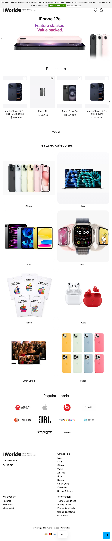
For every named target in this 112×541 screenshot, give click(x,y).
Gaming (60, 480)
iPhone (28, 206)
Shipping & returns (66, 512)
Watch (83, 264)
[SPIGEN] (45, 432)
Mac (83, 206)
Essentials (62, 487)
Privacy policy (64, 504)
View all (56, 132)
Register (7, 501)
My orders (8, 504)
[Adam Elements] (23, 407)
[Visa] (55, 534)
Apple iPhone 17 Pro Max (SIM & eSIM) (15, 112)
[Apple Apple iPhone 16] (69, 92)
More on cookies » (74, 6)
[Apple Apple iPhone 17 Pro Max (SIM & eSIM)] (15, 92)
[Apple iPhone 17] (42, 92)
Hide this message (57, 6)
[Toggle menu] (106, 10)
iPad (28, 264)
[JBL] (45, 420)
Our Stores (62, 515)
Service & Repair (65, 491)
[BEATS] (67, 407)
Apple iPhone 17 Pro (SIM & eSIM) (97, 112)
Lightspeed (75, 528)
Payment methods (66, 508)
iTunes (29, 322)
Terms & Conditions (66, 501)
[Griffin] (23, 420)
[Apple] (45, 407)
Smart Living (29, 381)
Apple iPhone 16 (70, 111)
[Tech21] (67, 432)
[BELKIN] (89, 407)
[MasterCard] (50, 534)
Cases (83, 381)
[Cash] (46, 534)
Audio (83, 322)
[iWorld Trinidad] (19, 10)
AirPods (61, 472)
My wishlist (8, 508)
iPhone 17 (42, 111)
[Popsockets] (67, 420)
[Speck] (89, 420)
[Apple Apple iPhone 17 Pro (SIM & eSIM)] (97, 92)
